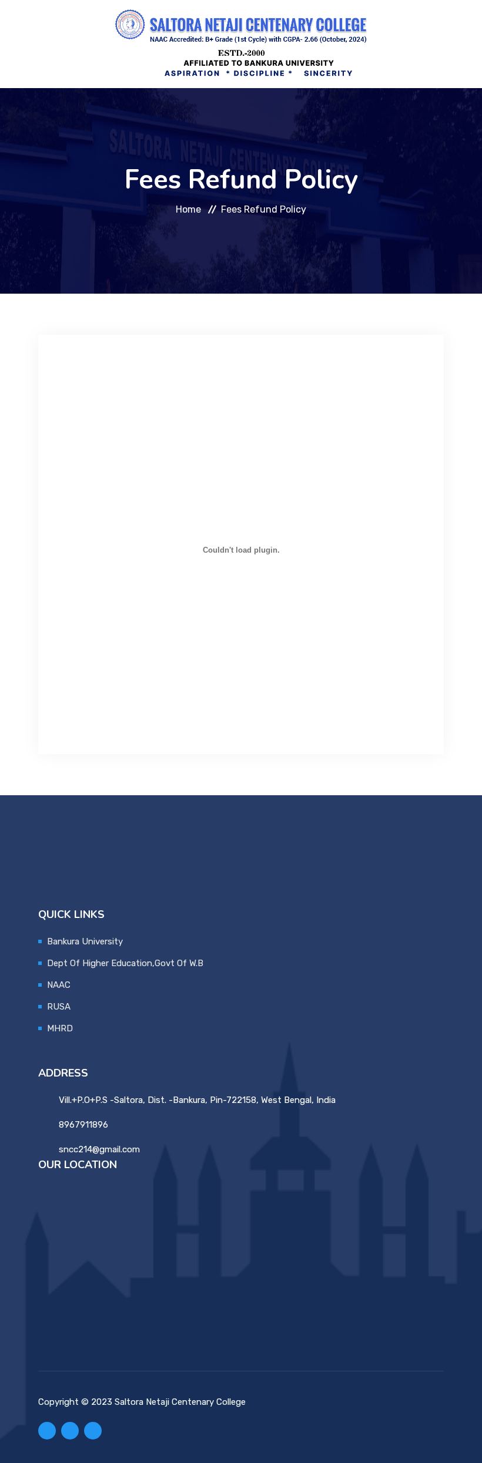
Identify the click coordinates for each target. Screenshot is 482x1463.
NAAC (59, 985)
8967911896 (83, 1124)
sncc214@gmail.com (99, 1149)
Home (188, 209)
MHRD (60, 1028)
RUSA (59, 1006)
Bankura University (85, 941)
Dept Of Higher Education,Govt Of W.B (125, 963)
